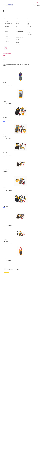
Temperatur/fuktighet (8, 38)
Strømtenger (6, 36)
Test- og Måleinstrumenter (7, 53)
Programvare (18, 21)
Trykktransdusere (18, 44)
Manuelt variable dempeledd (20, 31)
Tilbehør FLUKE (7, 41)
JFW (16, 27)
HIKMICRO (28, 24)
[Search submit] (18, 6)
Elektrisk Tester (7, 21)
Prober (28, 23)
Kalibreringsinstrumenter (19, 37)
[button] (20, 11)
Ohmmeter (17, 42)
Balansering (28, 32)
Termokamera (29, 29)
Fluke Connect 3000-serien (8, 23)
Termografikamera (7, 39)
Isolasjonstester (7, 26)
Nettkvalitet (6, 31)
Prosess (6, 33)
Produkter (4, 55)
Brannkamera (29, 26)
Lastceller (17, 39)
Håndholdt (28, 21)
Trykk (16, 26)
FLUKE (4, 57)
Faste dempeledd (18, 29)
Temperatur (17, 23)
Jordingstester (7, 28)
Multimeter (4, 59)
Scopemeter (6, 34)
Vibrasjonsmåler (29, 34)
